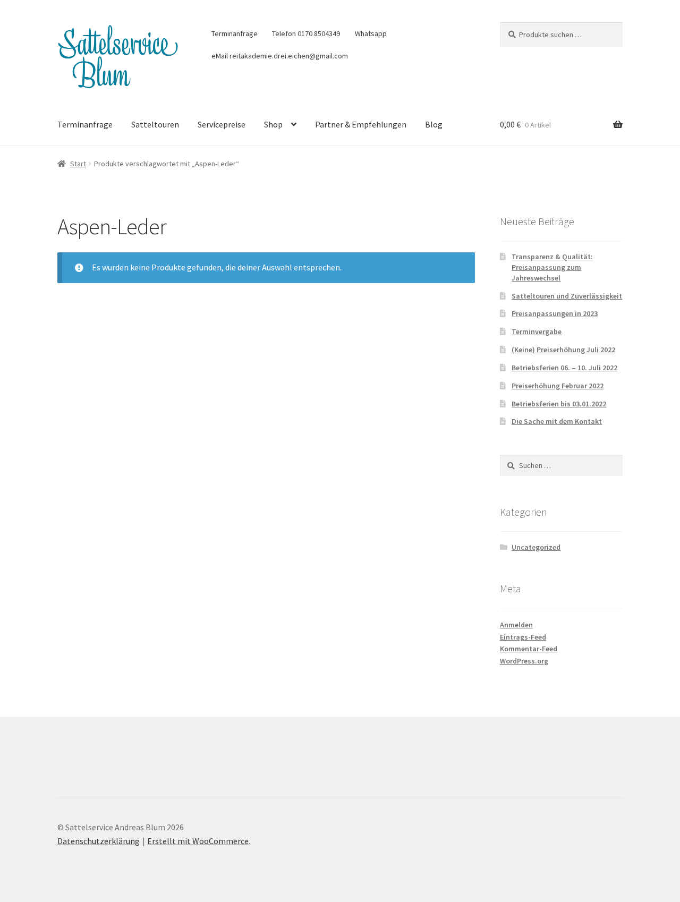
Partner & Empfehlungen (360, 124)
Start (78, 163)
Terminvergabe (537, 331)
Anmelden (516, 624)
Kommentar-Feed (528, 648)
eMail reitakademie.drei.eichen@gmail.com (279, 56)
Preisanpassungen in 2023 (555, 313)
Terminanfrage (234, 33)
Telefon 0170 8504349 (306, 33)
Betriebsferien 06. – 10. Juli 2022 (564, 367)
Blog (434, 124)
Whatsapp (371, 33)
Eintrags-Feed (523, 637)
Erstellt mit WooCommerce (198, 841)
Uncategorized (536, 547)
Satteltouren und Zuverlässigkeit (567, 296)
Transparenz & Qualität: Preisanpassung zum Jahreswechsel (552, 267)
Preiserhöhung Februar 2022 (558, 385)
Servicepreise (221, 124)
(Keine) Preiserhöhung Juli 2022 (563, 349)
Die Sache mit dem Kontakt (557, 421)
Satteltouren (155, 124)
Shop (273, 124)
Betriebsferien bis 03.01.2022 (559, 404)
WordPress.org (524, 661)
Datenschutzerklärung (98, 841)
